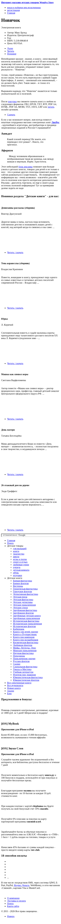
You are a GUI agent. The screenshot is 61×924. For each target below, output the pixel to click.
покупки (12, 101)
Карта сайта (13, 906)
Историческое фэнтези (24, 626)
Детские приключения (24, 605)
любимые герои (21, 564)
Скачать (11, 114)
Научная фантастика (23, 653)
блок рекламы (26, 166)
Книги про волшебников (25, 640)
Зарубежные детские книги (27, 615)
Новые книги (14, 688)
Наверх (11, 916)
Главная (11, 540)
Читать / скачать (15, 252)
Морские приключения (24, 650)
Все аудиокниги (15, 685)
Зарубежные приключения (26, 618)
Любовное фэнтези (22, 645)
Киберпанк (18, 629)
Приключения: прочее (24, 658)
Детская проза (20, 597)
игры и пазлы (20, 559)
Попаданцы (19, 656)
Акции (10, 691)
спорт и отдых (20, 562)
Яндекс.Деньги (21, 885)
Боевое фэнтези (21, 583)
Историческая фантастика (26, 621)
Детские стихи (20, 607)
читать (51, 107)
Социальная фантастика (25, 666)
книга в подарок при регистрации (24, 7)
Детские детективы (23, 602)
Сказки (16, 664)
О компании (13, 898)
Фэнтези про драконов (24, 674)
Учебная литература (23, 672)
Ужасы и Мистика (22, 669)
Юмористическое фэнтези (26, 680)
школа (16, 556)
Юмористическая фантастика (28, 677)
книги (16, 551)
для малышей (20, 548)
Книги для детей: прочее (25, 631)
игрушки (17, 575)
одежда (16, 567)
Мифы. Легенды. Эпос (24, 648)
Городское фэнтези (22, 591)
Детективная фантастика (25, 594)
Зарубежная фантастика (25, 610)
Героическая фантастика (25, 589)
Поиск (10, 543)
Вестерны (18, 586)
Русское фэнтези (21, 661)
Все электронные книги (19, 682)
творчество (18, 554)
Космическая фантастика (25, 642)
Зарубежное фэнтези (23, 613)
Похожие (11, 54)
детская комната (21, 570)
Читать (10, 51)
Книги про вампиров (23, 637)
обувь (16, 572)
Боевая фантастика (22, 580)
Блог (9, 693)
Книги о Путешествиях (25, 634)
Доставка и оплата (16, 901)
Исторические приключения (27, 623)
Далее (10, 48)
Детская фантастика (23, 599)
